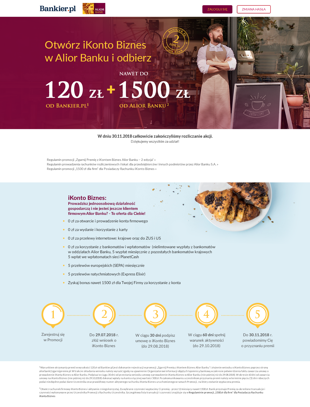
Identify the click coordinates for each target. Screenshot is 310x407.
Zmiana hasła (254, 9)
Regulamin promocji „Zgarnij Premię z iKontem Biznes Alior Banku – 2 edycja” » (101, 160)
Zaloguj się (217, 9)
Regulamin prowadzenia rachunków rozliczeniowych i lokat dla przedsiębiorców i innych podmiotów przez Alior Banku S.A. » (132, 164)
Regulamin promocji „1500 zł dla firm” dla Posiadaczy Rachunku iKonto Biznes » (102, 169)
